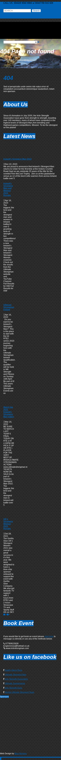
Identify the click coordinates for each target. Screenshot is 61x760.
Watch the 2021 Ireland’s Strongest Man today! (8, 412)
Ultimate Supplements (15, 683)
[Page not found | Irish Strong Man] (30, 36)
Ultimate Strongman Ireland (8, 307)
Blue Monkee (21, 753)
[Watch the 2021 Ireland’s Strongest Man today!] (7, 402)
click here (49, 636)
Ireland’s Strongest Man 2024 (17, 159)
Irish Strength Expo (13, 688)
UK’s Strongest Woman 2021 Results (8, 524)
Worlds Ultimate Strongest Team (19, 692)
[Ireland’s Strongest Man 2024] (7, 154)
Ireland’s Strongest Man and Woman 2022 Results (8, 189)
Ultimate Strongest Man (15, 674)
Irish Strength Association (16, 679)
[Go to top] (0, 759)
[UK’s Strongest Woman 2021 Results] (7, 514)
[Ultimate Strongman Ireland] (7, 300)
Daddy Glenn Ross (13, 670)
